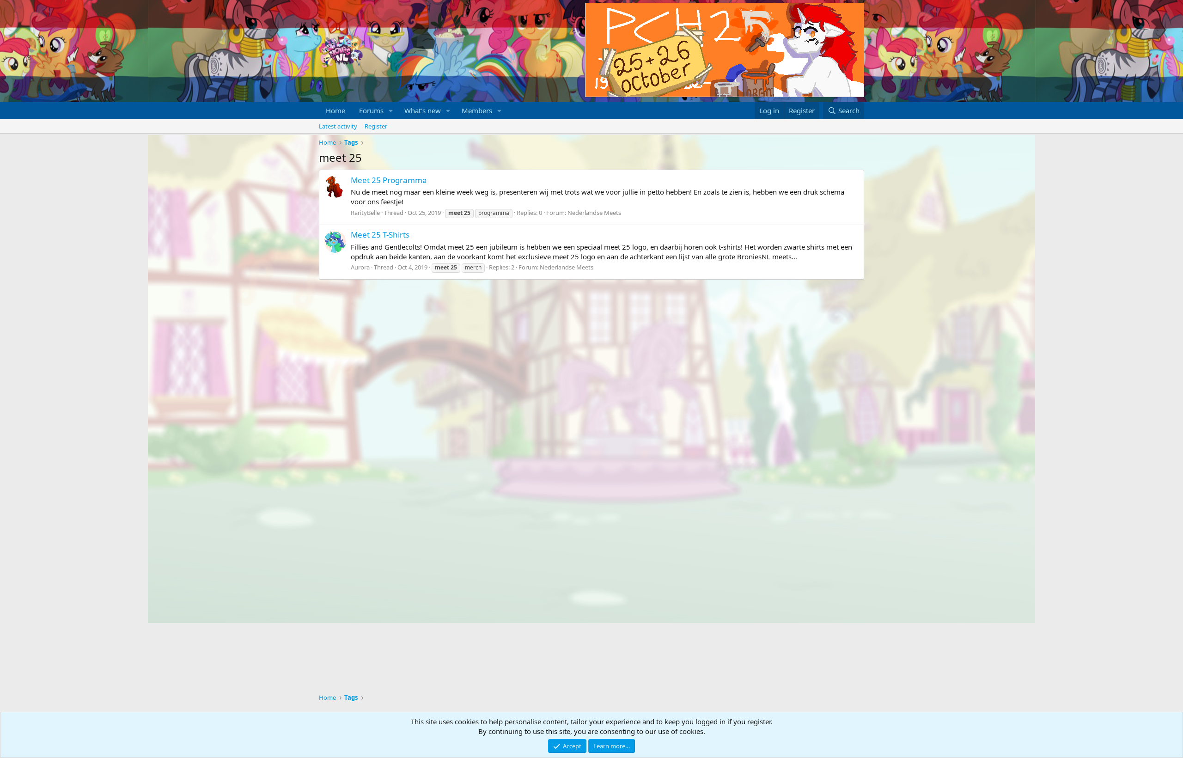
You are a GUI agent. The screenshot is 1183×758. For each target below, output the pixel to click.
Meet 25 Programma (389, 180)
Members (477, 110)
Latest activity (338, 126)
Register (376, 126)
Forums (371, 110)
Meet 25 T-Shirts (380, 234)
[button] (390, 110)
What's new (422, 110)
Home (335, 110)
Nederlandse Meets (594, 212)
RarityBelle (365, 212)
